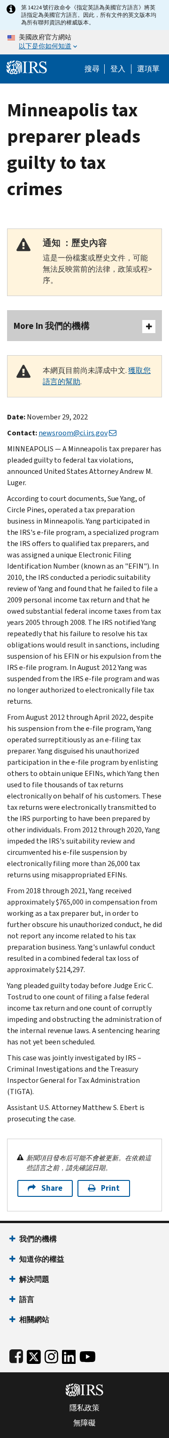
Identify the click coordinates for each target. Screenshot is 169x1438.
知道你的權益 (41, 1259)
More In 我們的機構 (52, 326)
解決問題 (34, 1279)
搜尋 (92, 69)
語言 (26, 1299)
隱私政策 (84, 1408)
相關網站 (34, 1319)
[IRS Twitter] (34, 1354)
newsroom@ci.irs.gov (73, 433)
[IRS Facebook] (16, 1354)
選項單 (148, 69)
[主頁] (27, 66)
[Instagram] (51, 1354)
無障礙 (84, 1423)
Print (110, 1188)
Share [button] (51, 1188)
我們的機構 (38, 1239)
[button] (117, 69)
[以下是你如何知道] (84, 42)
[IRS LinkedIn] (69, 1354)
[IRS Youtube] (87, 1354)
